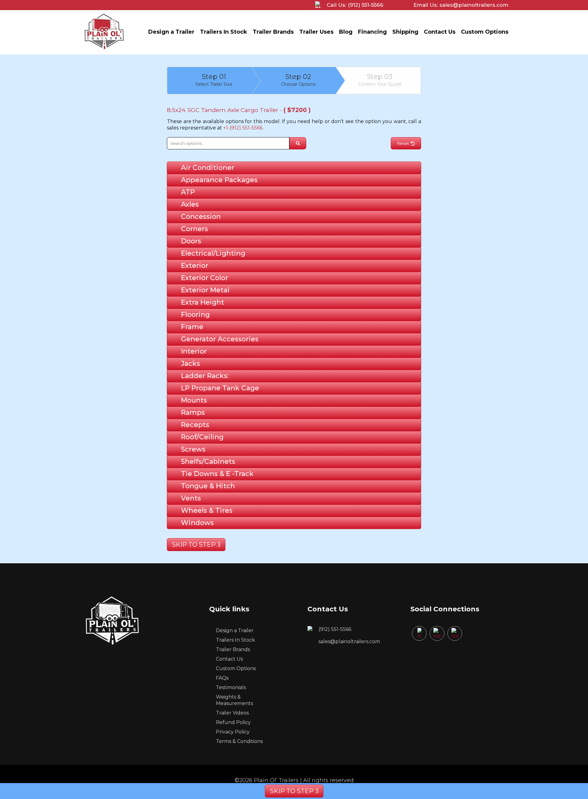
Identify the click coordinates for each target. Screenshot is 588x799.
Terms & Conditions (239, 741)
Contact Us (439, 31)
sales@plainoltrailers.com (349, 641)
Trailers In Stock (223, 31)
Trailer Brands (273, 31)
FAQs (222, 678)
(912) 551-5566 (334, 629)
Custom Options (484, 31)
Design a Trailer (171, 31)
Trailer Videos (232, 713)
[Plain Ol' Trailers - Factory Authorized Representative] (104, 51)
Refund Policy (233, 722)
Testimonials (231, 687)
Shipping (405, 31)
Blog (345, 31)
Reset (403, 143)
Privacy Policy (233, 732)
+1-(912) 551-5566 (242, 128)
